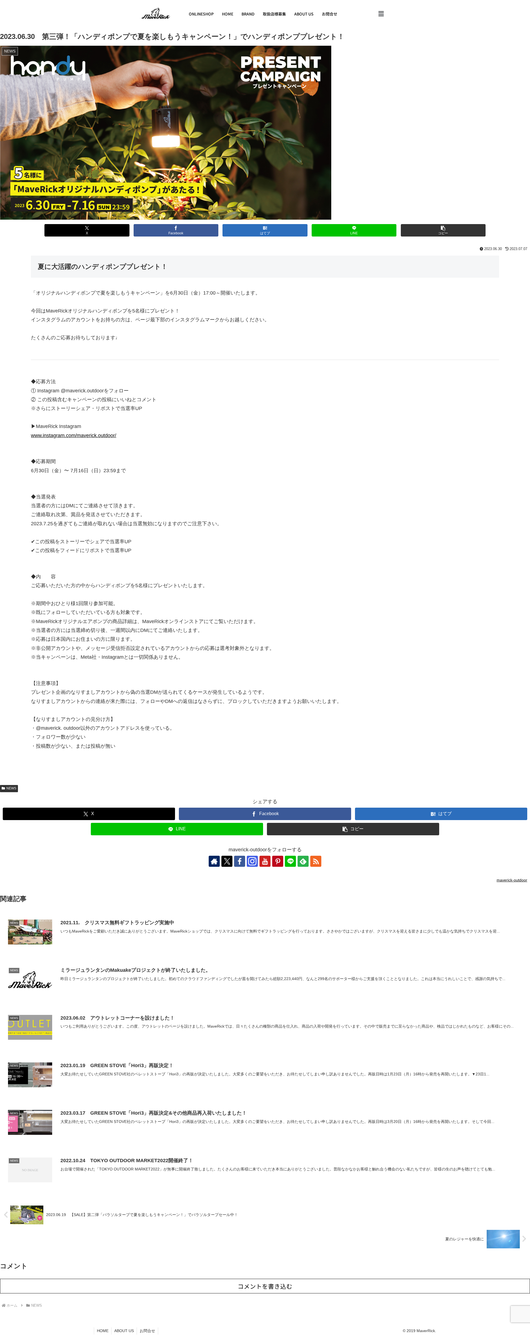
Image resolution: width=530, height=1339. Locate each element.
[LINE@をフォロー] (290, 861)
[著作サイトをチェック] (214, 861)
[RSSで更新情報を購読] (315, 861)
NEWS (11, 788)
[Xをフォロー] (226, 861)
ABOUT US (304, 14)
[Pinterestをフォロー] (277, 861)
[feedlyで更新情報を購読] (303, 861)
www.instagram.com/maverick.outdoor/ (73, 435)
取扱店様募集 (274, 14)
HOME (227, 14)
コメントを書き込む (265, 1286)
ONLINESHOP (201, 14)
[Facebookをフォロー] (239, 861)
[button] (381, 14)
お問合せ (329, 14)
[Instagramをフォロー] (252, 861)
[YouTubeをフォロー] (265, 861)
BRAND (248, 14)
